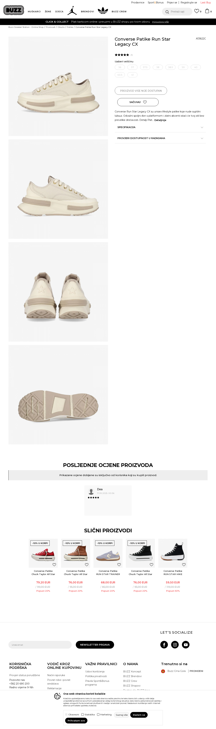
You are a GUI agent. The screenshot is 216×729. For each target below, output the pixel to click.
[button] (177, 12)
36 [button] (119, 67)
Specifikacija (126, 127)
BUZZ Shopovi (131, 685)
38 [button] (157, 67)
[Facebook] (164, 644)
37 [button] (132, 67)
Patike (70, 27)
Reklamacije (54, 688)
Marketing (106, 714)
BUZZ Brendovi (132, 676)
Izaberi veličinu (124, 61)
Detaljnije (160, 120)
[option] (108, 21)
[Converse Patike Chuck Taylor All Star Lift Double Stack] (43, 553)
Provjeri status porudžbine (24, 675)
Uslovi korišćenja (94, 671)
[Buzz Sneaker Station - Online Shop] (13, 10)
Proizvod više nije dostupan (141, 90)
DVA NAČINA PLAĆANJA (87, 21)
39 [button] (183, 67)
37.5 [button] (145, 67)
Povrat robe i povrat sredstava (58, 681)
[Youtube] (186, 644)
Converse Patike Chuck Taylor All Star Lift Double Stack (43, 574)
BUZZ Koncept (132, 671)
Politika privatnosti (96, 676)
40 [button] (195, 67)
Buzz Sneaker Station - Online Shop (26, 27)
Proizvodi (50, 27)
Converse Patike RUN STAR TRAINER (108, 572)
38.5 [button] (170, 67)
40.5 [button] (119, 74)
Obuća (61, 27)
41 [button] (132, 74)
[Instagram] (175, 644)
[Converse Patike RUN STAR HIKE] (172, 553)
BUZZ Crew (130, 680)
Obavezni (73, 714)
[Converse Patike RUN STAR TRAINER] (108, 553)
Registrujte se (189, 2)
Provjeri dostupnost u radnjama (141, 138)
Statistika (90, 714)
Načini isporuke (56, 675)
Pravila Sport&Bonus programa (97, 682)
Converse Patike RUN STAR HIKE (173, 572)
